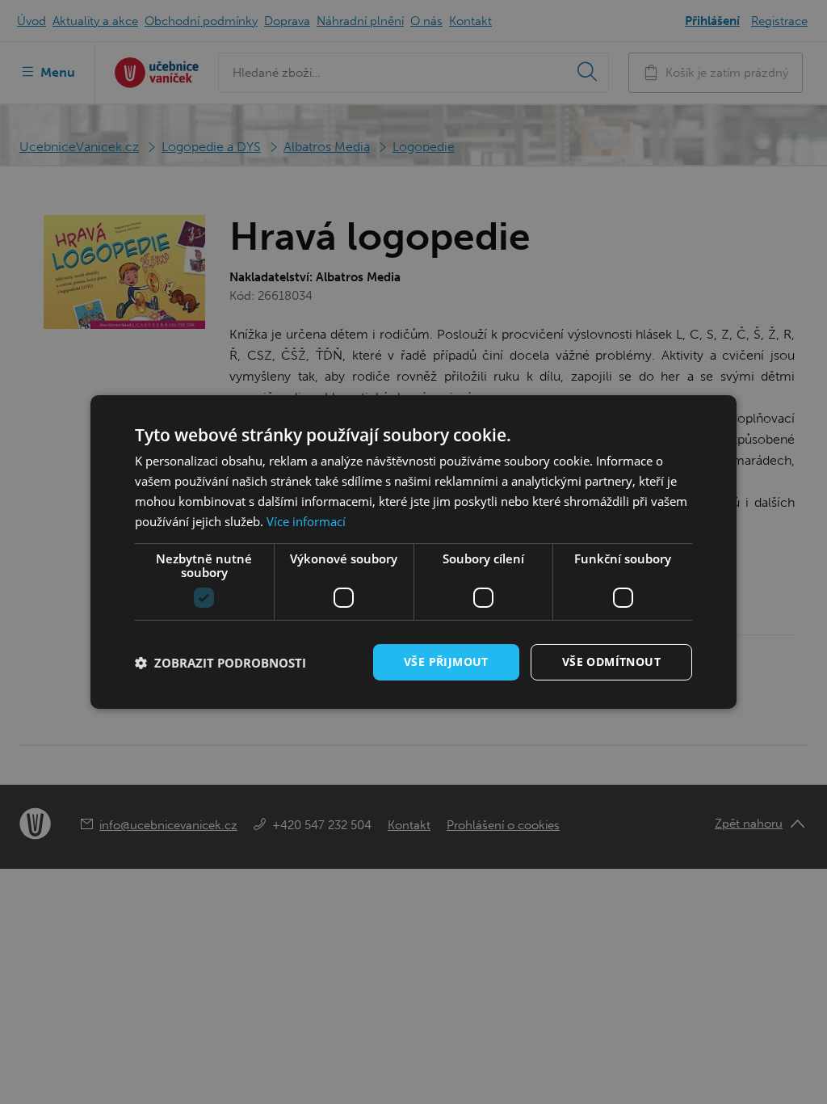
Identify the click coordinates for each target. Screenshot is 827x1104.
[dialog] (413, 552)
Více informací (306, 521)
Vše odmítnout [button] (611, 661)
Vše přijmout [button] (446, 661)
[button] (220, 663)
